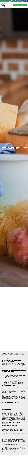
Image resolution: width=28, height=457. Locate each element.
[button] (10, 5)
